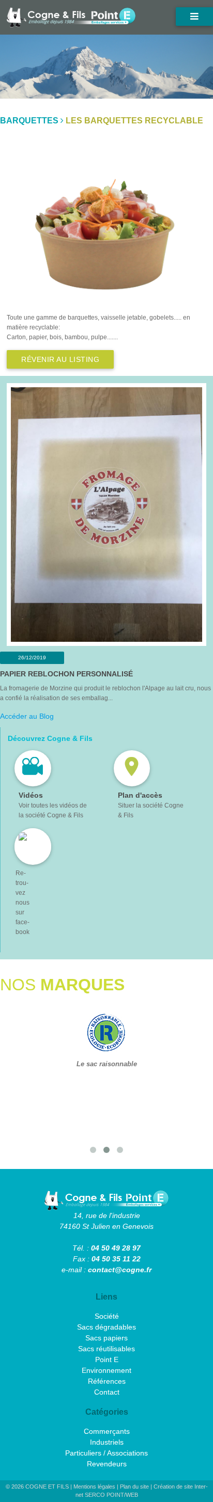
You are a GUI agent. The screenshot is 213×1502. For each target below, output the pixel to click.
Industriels (107, 1442)
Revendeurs (107, 1464)
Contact (106, 1392)
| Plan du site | (135, 1486)
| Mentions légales (93, 1486)
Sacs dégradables (106, 1327)
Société (107, 1316)
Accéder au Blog (27, 716)
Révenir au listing (60, 359)
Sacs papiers (106, 1338)
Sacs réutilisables (106, 1349)
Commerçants (107, 1431)
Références (107, 1381)
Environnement (106, 1370)
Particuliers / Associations (106, 1453)
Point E (106, 1359)
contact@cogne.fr (119, 1270)
